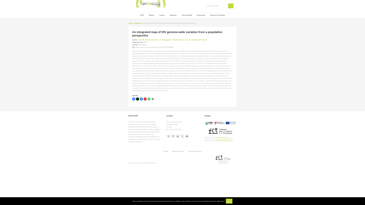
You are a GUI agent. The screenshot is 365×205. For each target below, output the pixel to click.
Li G (159, 40)
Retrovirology (142, 45)
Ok (229, 201)
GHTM (150, 4)
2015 (145, 42)
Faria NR (141, 40)
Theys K (187, 40)
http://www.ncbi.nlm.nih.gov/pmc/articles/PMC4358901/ (155, 47)
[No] (363, 201)
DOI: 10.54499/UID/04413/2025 (220, 137)
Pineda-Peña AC (178, 40)
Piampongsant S (166, 40)
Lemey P (154, 40)
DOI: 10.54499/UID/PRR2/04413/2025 (224, 140)
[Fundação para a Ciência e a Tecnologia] (223, 159)
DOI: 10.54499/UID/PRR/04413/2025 (223, 139)
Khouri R (148, 40)
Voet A (204, 40)
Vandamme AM (196, 40)
